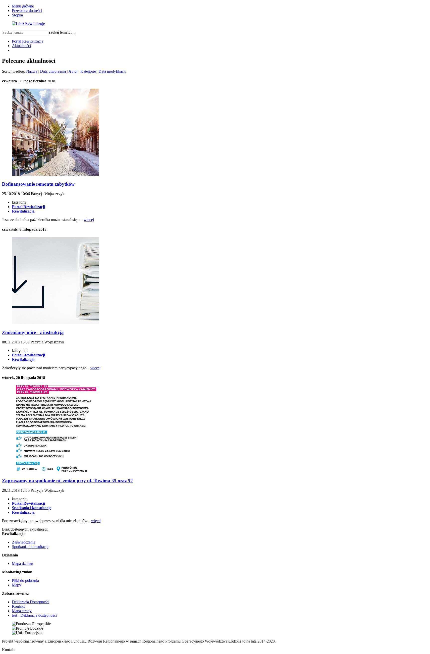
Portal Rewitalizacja (27, 41)
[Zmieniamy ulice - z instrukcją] (55, 323)
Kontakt (18, 606)
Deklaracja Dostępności (30, 602)
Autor (73, 71)
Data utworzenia (53, 71)
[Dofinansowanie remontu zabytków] (55, 174)
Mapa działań (22, 563)
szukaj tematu (59, 32)
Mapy (16, 585)
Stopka (17, 15)
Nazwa (32, 71)
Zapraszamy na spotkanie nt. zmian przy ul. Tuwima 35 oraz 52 (67, 480)
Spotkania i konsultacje (30, 547)
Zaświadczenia (23, 542)
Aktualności (21, 46)
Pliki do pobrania (25, 580)
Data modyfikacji (112, 71)
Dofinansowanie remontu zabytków (38, 184)
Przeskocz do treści (27, 10)
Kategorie (88, 71)
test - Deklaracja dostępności (34, 615)
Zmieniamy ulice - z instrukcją (33, 332)
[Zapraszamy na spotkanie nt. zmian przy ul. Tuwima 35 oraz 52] (55, 471)
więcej (89, 220)
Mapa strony (22, 611)
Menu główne (23, 6)
